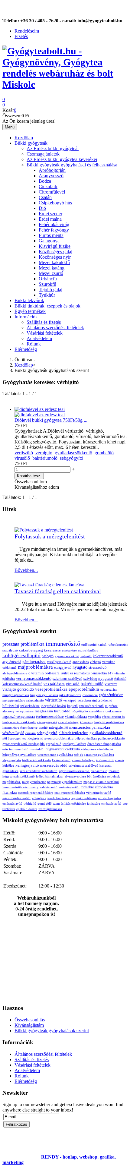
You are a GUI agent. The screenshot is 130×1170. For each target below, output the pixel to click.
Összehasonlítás (30, 1019)
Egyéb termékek (30, 311)
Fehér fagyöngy (54, 229)
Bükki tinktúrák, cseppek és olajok (47, 305)
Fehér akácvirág (54, 224)
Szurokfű (47, 284)
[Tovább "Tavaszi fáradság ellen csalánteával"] (50, 584)
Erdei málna (50, 219)
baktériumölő (44, 458)
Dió (42, 208)
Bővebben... (26, 570)
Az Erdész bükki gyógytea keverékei (62, 159)
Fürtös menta (51, 235)
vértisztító (24, 452)
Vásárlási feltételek (45, 333)
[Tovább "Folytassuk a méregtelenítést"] (44, 529)
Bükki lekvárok (29, 300)
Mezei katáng (51, 267)
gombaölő (104, 452)
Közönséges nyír (55, 257)
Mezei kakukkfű (54, 262)
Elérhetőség (26, 349)
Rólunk (34, 343)
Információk (26, 316)
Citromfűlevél (52, 191)
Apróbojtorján (52, 170)
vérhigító (43, 452)
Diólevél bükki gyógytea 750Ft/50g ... (51, 420)
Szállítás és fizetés (44, 322)
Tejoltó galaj (50, 289)
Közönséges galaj (55, 251)
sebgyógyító (71, 458)
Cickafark (48, 186)
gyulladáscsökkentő (73, 452)
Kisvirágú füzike (54, 246)
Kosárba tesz (28, 476)
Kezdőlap (24, 137)
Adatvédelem (39, 338)
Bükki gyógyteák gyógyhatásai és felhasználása (72, 164)
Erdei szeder (50, 213)
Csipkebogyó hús (55, 202)
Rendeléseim (27, 30)
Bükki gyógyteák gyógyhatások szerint (52, 1030)
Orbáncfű (48, 278)
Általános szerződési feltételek (55, 327)
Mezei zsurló (51, 273)
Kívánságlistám (29, 1025)
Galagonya (49, 240)
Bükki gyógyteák (31, 143)
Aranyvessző (51, 175)
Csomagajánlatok (43, 153)
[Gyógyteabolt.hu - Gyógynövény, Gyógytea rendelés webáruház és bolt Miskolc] (65, 84)
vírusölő (22, 458)
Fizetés (21, 36)
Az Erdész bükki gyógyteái (53, 148)
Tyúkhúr (47, 295)
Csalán (45, 197)
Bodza (45, 181)
